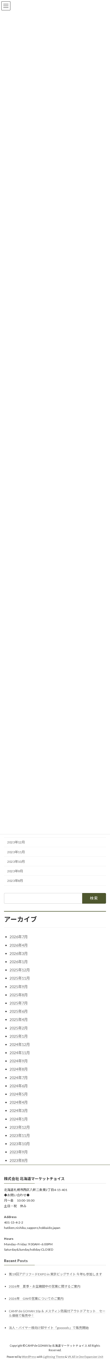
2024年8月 (19, 1069)
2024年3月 (19, 1110)
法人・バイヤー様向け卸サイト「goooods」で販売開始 (49, 1327)
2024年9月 (19, 1061)
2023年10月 (16, 862)
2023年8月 (15, 881)
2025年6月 (19, 1011)
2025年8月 (19, 995)
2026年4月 (19, 945)
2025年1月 (19, 1036)
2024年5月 (19, 1094)
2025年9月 (19, 986)
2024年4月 (19, 1102)
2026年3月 (19, 953)
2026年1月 (19, 961)
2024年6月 (19, 1086)
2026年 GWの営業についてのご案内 (36, 1299)
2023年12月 (16, 842)
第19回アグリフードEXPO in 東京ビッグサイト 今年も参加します (55, 1274)
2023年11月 (16, 852)
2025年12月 (20, 970)
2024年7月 (19, 1077)
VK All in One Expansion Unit (85, 1356)
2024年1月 (19, 1119)
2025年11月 (20, 978)
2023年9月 (15, 871)
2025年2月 (19, 1028)
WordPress (29, 1356)
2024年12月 (20, 1044)
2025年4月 (19, 1019)
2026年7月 (19, 936)
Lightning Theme (54, 1356)
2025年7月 (19, 1003)
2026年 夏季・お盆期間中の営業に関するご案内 (44, 1286)
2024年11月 (20, 1052)
